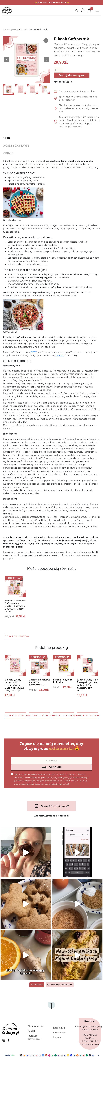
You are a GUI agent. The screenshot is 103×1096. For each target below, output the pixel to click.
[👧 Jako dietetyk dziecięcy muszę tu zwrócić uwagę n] (26, 955)
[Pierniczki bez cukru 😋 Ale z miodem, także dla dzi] (26, 904)
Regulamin (59, 1027)
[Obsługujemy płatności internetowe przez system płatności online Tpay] (51, 1055)
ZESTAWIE (59, 355)
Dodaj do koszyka (71, 75)
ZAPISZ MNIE (55, 767)
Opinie (8, 153)
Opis (6, 138)
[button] (46, 59)
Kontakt (32, 1030)
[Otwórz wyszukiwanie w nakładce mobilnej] (76, 10)
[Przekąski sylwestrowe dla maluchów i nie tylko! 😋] (77, 852)
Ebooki (24, 29)
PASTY (34, 352)
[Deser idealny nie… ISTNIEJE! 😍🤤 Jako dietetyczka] (26, 852)
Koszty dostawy (16, 145)
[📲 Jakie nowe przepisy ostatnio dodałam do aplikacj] (77, 955)
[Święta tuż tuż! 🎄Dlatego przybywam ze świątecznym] (77, 904)
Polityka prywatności (34, 1037)
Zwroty (57, 1037)
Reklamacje (59, 1032)
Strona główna (10, 29)
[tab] (51, 137)
